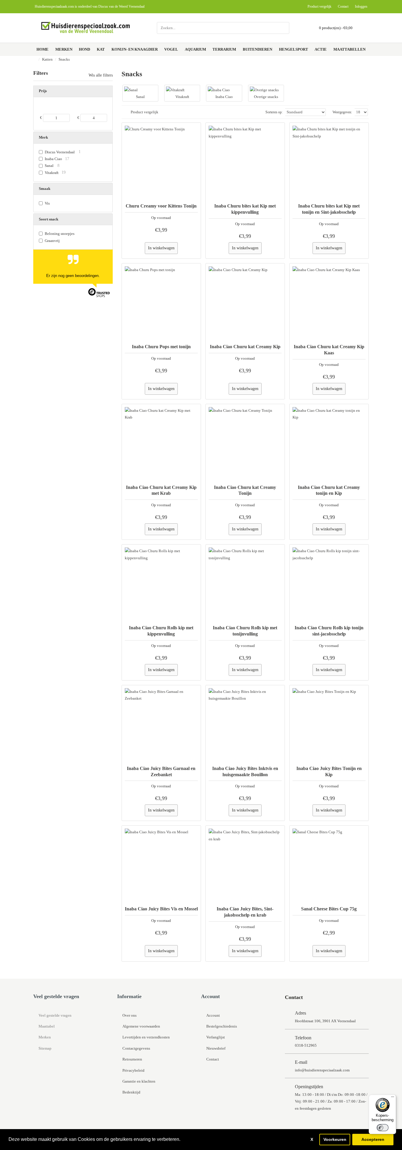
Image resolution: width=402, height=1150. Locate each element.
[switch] (382, 1127)
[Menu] (392, 1098)
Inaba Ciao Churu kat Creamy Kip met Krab (161, 490)
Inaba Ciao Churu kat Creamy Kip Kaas (329, 349)
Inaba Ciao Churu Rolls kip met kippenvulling (161, 630)
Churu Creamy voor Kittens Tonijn (161, 205)
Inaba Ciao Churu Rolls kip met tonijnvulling (245, 630)
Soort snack (48, 219)
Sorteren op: (274, 112)
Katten (47, 59)
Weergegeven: (342, 112)
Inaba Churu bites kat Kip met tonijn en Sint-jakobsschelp (329, 209)
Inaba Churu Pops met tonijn (161, 346)
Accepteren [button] (372, 1139)
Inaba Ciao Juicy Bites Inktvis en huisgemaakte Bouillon (245, 771)
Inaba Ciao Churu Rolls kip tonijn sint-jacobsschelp (329, 630)
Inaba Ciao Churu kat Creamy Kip (245, 346)
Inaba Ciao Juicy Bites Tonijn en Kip (329, 771)
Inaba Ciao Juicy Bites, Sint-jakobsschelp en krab (245, 911)
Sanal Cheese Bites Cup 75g (329, 908)
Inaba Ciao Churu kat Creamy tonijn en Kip (329, 490)
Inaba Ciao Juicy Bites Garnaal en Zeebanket (161, 771)
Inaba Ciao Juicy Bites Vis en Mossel (161, 908)
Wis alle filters (101, 75)
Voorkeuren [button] (334, 1139)
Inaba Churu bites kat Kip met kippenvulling (245, 209)
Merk (43, 137)
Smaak (44, 188)
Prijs (43, 91)
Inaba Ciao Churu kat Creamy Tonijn (245, 490)
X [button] (311, 1139)
